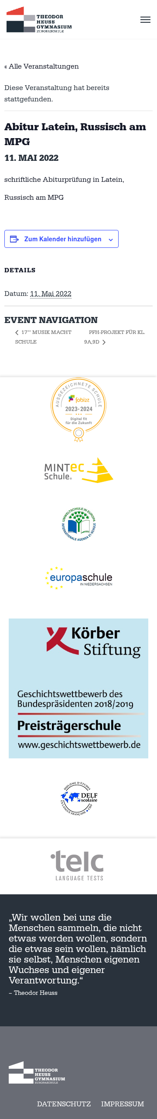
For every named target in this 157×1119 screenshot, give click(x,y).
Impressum (122, 1104)
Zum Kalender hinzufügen (63, 238)
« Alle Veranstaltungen (41, 66)
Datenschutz (64, 1104)
